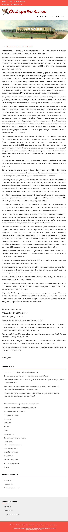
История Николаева (11, 415)
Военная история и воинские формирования (20, 408)
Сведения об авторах (12, 488)
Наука (6, 430)
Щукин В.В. (30, 46)
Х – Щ (57, 16)
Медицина (8, 423)
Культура (7, 419)
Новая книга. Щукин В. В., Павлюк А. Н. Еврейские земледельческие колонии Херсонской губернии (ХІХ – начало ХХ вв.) (31, 394)
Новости (4, 1)
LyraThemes (39, 529)
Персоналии (8, 442)
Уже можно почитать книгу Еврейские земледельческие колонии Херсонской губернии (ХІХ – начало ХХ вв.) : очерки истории (31, 387)
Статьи (10, 1)
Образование (9, 434)
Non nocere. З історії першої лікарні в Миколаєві (21, 372)
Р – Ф (52, 16)
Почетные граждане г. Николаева (13, 445)
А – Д (36, 16)
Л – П (46, 16)
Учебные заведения (11, 460)
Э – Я (62, 16)
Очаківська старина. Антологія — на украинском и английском (26, 376)
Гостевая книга (5, 4)
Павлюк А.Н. (8, 484)
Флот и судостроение (11, 463)
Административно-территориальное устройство (21, 404)
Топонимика (8, 456)
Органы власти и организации (15, 438)
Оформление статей (16, 4)
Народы (7, 426)
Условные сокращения (19, 1)
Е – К (41, 16)
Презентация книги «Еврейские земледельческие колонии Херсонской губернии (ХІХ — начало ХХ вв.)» (34, 381)
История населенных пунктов (14, 46)
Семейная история (11, 452)
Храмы (6, 467)
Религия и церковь (10, 448)
